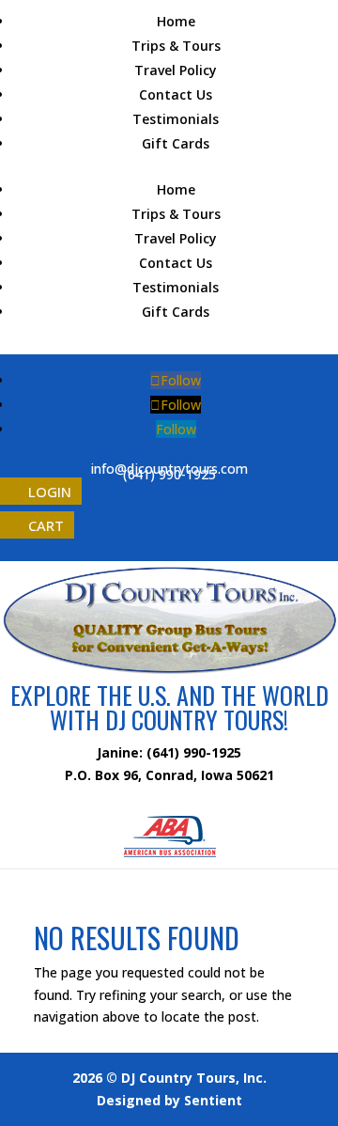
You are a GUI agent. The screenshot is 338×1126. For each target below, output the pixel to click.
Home (176, 21)
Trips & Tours (176, 46)
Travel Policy (175, 70)
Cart (46, 524)
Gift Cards (175, 143)
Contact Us (175, 94)
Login (49, 491)
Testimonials (175, 119)
